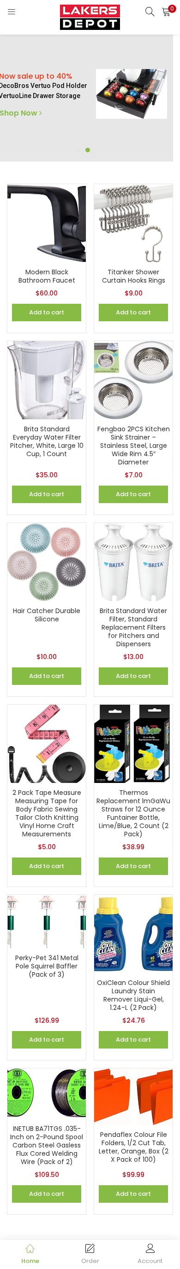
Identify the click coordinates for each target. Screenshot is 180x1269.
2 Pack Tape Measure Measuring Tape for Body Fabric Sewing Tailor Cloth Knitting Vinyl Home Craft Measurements (46, 813)
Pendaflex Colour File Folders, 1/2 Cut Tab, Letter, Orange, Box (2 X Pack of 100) (133, 1147)
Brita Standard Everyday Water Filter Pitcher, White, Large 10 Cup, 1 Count (47, 441)
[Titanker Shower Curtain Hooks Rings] (133, 222)
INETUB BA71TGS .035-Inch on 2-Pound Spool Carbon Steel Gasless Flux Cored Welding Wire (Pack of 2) (46, 1145)
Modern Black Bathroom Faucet (46, 276)
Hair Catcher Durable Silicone (46, 615)
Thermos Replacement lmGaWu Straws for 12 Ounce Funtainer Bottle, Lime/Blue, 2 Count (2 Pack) (133, 813)
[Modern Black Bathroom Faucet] (46, 222)
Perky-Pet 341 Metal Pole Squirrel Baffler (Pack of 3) (46, 966)
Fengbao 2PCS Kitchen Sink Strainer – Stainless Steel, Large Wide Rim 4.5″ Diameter (133, 445)
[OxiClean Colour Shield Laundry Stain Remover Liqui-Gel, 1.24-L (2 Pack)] (133, 933)
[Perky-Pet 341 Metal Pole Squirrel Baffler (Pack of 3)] (46, 921)
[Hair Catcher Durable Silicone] (46, 561)
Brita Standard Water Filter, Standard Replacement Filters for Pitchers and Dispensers (133, 627)
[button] (166, 11)
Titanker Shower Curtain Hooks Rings (133, 276)
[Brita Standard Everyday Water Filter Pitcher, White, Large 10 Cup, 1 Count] (46, 379)
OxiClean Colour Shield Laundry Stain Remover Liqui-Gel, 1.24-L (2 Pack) (133, 995)
